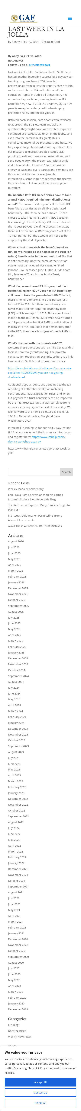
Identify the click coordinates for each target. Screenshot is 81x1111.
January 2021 (16, 933)
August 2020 (16, 962)
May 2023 (14, 769)
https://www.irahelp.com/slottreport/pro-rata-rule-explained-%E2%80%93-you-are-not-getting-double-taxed (40, 373)
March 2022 (15, 851)
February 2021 (17, 927)
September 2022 (18, 816)
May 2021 (14, 910)
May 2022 (14, 840)
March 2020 (15, 992)
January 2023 (16, 793)
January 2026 (16, 582)
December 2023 (18, 728)
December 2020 (18, 939)
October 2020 (16, 951)
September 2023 (18, 746)
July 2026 (13, 547)
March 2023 (15, 781)
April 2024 (14, 705)
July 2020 (13, 968)
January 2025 (16, 652)
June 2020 (14, 974)
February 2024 (17, 717)
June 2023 (14, 764)
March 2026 (15, 570)
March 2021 (15, 921)
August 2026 (16, 541)
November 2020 (18, 945)
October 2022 (16, 810)
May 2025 (14, 629)
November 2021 (18, 875)
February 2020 (17, 997)
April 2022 (14, 845)
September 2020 (18, 956)
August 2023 (16, 752)
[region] (40, 1078)
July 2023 (13, 758)
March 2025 (15, 641)
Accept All (40, 1082)
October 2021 (16, 881)
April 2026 (14, 565)
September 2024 (18, 676)
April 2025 (14, 635)
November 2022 (18, 804)
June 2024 (14, 693)
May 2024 (14, 699)
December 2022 (18, 798)
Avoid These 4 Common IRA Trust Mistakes (35, 526)
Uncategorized (51, 41)
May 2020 (14, 980)
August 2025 (16, 611)
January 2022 (16, 863)
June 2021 (14, 904)
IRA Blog (13, 1025)
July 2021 (13, 898)
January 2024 (16, 723)
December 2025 (18, 588)
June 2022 (14, 834)
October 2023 (16, 740)
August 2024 (16, 682)
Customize (40, 1092)
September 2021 (18, 886)
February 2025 (17, 647)
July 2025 (13, 617)
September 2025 (18, 606)
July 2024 (13, 687)
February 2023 (17, 787)
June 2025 (14, 623)
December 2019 (18, 1009)
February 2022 (17, 857)
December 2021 (18, 869)
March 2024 (15, 711)
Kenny (16, 41)
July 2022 (13, 828)
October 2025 (16, 600)
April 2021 (14, 915)
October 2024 (16, 670)
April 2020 (14, 986)
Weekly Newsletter (19, 1036)
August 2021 (16, 892)
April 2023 (14, 775)
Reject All (40, 1103)
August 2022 (16, 822)
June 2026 (14, 553)
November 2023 (18, 734)
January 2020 (16, 1003)
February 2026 (17, 576)
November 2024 (18, 664)
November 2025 (18, 594)
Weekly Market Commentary (26, 489)
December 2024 (18, 658)
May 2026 (14, 559)
